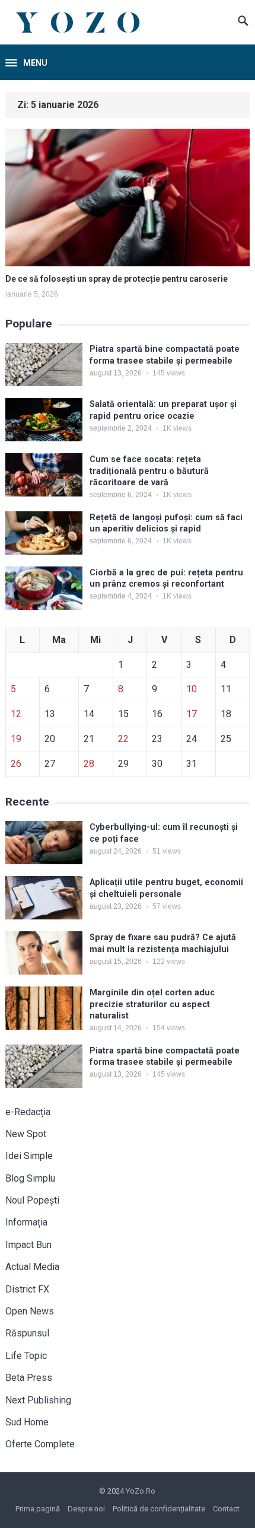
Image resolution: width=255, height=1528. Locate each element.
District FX (27, 1289)
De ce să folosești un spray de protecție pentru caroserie (116, 279)
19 (16, 738)
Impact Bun (28, 1244)
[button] (26, 63)
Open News (29, 1311)
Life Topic (26, 1355)
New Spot (25, 1133)
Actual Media (32, 1266)
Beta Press (28, 1377)
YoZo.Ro (140, 1490)
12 (16, 714)
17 (191, 714)
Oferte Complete (40, 1444)
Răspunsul (27, 1333)
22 (123, 738)
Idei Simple (29, 1155)
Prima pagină (37, 1508)
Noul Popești (32, 1200)
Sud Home (27, 1422)
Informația (26, 1222)
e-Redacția (27, 1112)
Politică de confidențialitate (159, 1508)
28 (89, 763)
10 (191, 689)
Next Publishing (38, 1400)
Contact (226, 1508)
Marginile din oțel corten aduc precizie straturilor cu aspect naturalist (152, 1004)
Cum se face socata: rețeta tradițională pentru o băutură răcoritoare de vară (149, 471)
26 (16, 763)
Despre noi (86, 1508)
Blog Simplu (30, 1178)
